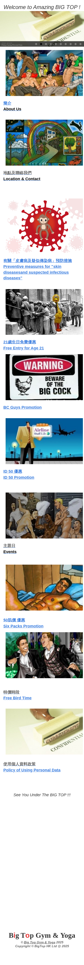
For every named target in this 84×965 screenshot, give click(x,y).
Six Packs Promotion (23, 626)
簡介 (7, 103)
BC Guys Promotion (22, 407)
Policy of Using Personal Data (31, 770)
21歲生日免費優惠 (19, 342)
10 (80, 44)
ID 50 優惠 (12, 471)
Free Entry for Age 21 (23, 348)
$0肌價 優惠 (14, 620)
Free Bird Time (17, 698)
